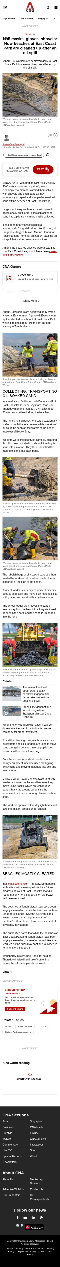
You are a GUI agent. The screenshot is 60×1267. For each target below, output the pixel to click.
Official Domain (13, 1248)
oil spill (8, 1026)
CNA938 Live (38, 1138)
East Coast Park (25, 1026)
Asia (5, 1121)
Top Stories (9, 18)
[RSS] (41, 1218)
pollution (42, 1026)
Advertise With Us (13, 1189)
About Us (8, 1179)
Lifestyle (7, 1133)
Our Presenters (11, 1195)
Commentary (10, 1144)
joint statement (16, 883)
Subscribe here (15, 1009)
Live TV (7, 1150)
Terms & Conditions (33, 1248)
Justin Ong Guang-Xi (13, 144)
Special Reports (12, 1156)
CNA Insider (37, 1127)
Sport (33, 1150)
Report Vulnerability (27, 1251)
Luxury (34, 1133)
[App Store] (22, 1226)
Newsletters (9, 1162)
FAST (40, 169)
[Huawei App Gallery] (34, 1227)
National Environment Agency (18, 1032)
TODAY (7, 1138)
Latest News (27, 18)
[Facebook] (17, 1218)
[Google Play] (17, 1226)
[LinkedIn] (33, 1218)
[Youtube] (25, 1218)
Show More (30, 300)
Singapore (43, 18)
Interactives (37, 1144)
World (33, 1156)
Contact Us (36, 1189)
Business (8, 1127)
